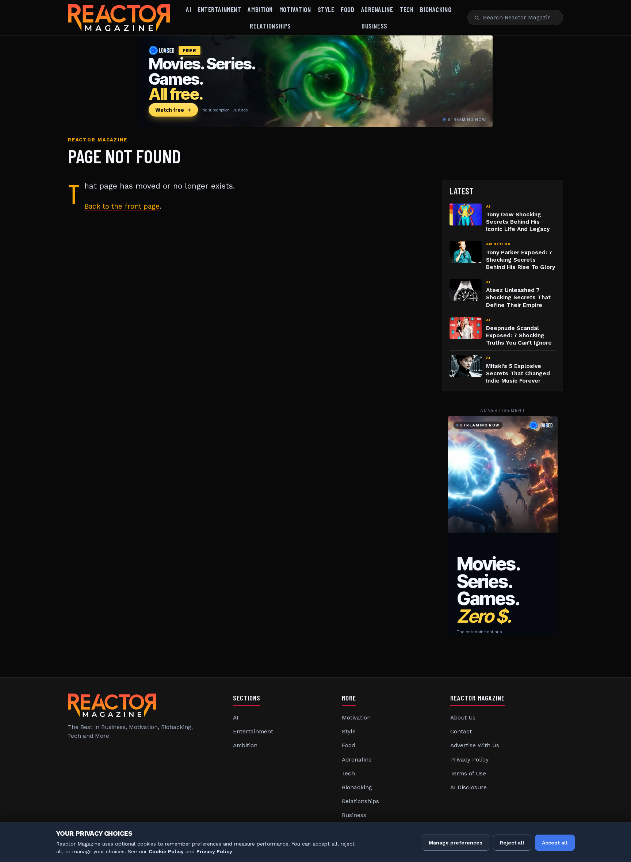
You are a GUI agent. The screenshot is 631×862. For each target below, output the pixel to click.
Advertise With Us (474, 745)
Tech (406, 9)
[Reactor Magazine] (119, 17)
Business (374, 26)
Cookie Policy (166, 851)
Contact (461, 731)
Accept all (555, 843)
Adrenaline (377, 9)
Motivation (295, 9)
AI (188, 9)
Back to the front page (122, 206)
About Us (462, 717)
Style (326, 9)
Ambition (260, 9)
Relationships (270, 26)
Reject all (512, 843)
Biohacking (435, 9)
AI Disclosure (468, 787)
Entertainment (219, 9)
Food (347, 9)
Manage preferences (455, 843)
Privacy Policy (469, 759)
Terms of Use (468, 773)
